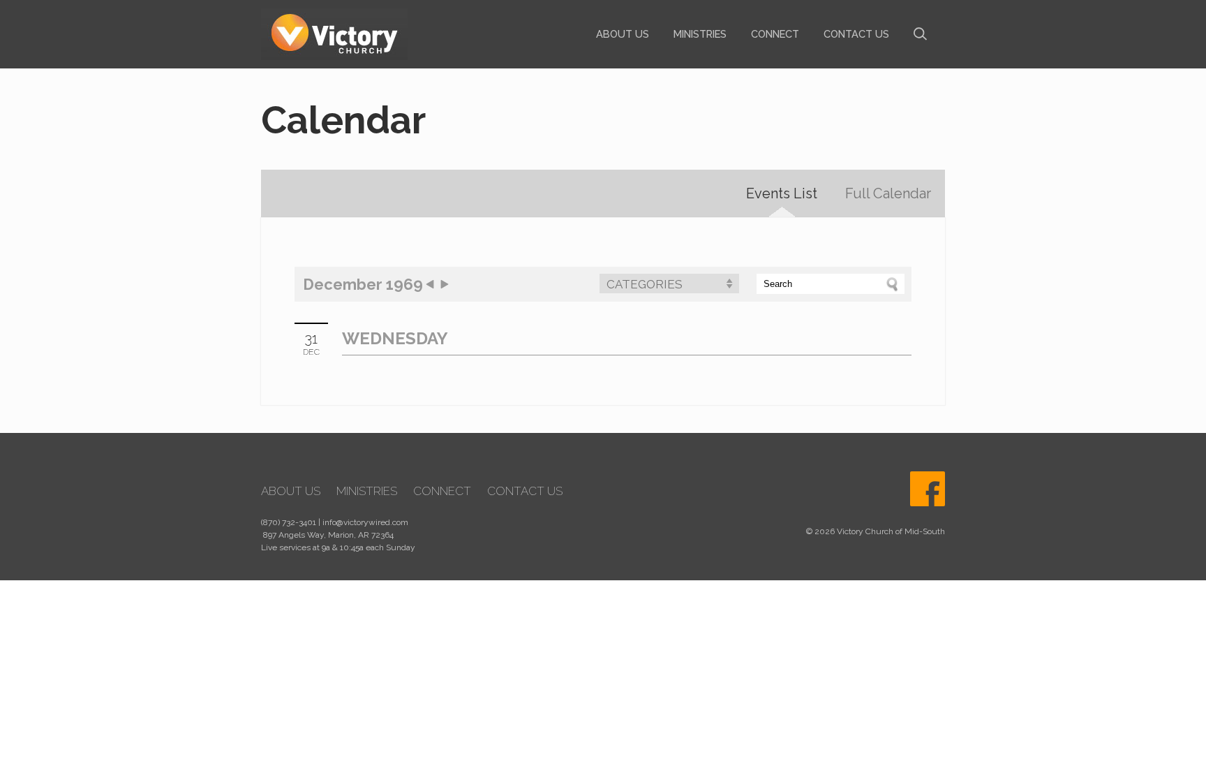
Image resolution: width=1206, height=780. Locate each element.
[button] (669, 283)
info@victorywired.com (365, 522)
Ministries (700, 34)
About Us (622, 34)
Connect (775, 34)
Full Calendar (888, 193)
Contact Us (856, 34)
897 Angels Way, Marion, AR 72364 (328, 535)
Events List (781, 193)
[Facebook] (927, 488)
